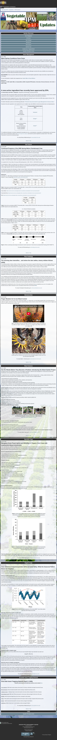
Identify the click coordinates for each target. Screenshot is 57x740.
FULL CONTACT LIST (25, 734)
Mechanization (28, 42)
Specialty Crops (28, 46)
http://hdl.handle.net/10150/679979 (21, 177)
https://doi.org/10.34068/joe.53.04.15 (28, 417)
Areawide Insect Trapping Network (28, 49)
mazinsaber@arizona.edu (35, 432)
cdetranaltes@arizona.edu (37, 287)
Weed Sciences (28, 44)
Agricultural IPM (5, 9)
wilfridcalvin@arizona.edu (35, 557)
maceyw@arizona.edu (35, 137)
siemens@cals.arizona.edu (35, 358)
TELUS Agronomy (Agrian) (22, 133)
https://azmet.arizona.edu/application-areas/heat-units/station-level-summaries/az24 (19, 195)
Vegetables (11, 9)
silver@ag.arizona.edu (35, 247)
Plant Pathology (28, 40)
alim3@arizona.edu (35, 673)
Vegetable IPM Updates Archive (28, 51)
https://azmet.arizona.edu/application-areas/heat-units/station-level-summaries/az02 (23, 190)
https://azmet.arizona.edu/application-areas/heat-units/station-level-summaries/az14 (24, 193)
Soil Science (28, 38)
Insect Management (28, 35)
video (27, 300)
